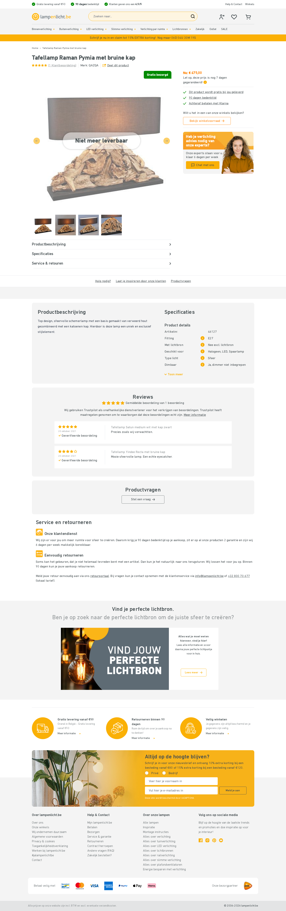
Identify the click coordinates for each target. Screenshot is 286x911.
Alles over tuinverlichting (159, 841)
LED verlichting (95, 29)
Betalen (92, 827)
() (62, 65)
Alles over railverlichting (159, 855)
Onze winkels (40, 827)
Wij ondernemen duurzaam (49, 832)
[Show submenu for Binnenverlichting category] (53, 29)
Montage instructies (156, 832)
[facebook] (201, 840)
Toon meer (175, 374)
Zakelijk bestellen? (99, 855)
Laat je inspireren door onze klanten (141, 281)
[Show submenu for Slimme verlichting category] (135, 29)
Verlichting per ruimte (152, 29)
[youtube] (221, 840)
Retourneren (95, 841)
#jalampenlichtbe (43, 855)
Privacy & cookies (43, 841)
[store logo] (51, 16)
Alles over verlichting (156, 836)
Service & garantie (99, 836)
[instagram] (207, 840)
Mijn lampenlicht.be (99, 822)
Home (35, 48)
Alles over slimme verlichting (162, 860)
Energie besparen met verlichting (164, 869)
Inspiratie (149, 827)
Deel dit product (118, 65)
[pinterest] (214, 840)
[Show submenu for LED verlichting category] (105, 29)
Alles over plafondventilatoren (162, 864)
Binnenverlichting (42, 29)
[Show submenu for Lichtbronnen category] (190, 29)
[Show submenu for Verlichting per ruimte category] (167, 29)
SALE (224, 29)
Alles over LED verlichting (159, 846)
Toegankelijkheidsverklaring (50, 846)
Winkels (249, 4)
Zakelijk (200, 29)
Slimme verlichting (122, 29)
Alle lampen (151, 822)
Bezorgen (93, 832)
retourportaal (99, 576)
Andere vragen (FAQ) (100, 850)
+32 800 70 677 (239, 576)
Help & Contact (233, 4)
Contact (37, 860)
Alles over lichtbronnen (158, 850)
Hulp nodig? (103, 281)
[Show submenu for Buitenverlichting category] (81, 29)
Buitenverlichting (69, 29)
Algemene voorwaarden (47, 836)
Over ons (38, 822)
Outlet (213, 29)
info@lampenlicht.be (209, 576)
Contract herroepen (100, 846)
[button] (143, 37)
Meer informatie (195, 415)
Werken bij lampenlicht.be (48, 850)
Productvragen (181, 281)
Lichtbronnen (180, 29)
